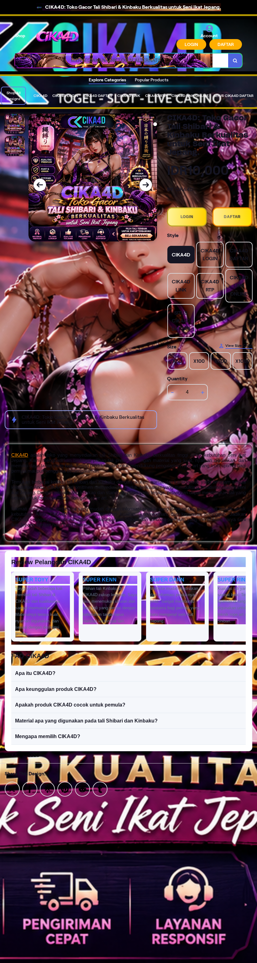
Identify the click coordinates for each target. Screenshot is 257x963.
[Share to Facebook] (29, 788)
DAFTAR (226, 44)
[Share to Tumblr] (100, 788)
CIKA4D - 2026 (22, 755)
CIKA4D (19, 455)
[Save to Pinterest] (64, 788)
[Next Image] (145, 185)
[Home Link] (57, 36)
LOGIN (191, 44)
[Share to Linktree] (47, 788)
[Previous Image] (40, 185)
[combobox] (121, 60)
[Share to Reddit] (82, 788)
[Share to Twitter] (12, 788)
